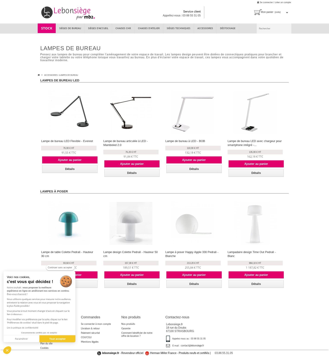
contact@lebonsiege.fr (192, 346)
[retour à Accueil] (39, 75)
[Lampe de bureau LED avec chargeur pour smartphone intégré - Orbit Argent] (255, 112)
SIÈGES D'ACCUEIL (98, 28)
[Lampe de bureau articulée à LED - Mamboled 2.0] (131, 112)
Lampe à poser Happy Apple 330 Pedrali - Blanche (191, 254)
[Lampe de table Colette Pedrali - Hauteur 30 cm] (68, 223)
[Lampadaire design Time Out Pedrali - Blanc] (255, 223)
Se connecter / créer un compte (275, 2)
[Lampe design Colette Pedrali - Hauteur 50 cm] (131, 223)
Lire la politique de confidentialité (22, 327)
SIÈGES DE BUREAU (70, 28)
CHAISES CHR (123, 28)
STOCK (46, 28)
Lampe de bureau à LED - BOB (185, 141)
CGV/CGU (86, 337)
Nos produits (128, 324)
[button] (7, 350)
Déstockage (227, 28)
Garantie (125, 328)
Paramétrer (21, 338)
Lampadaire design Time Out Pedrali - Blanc (252, 254)
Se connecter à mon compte (96, 324)
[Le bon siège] (80, 12)
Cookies (44, 348)
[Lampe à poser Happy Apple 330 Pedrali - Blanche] (193, 223)
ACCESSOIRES (205, 28)
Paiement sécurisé (90, 333)
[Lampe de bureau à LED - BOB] (193, 112)
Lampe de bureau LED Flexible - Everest (67, 141)
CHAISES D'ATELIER (149, 28)
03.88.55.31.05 (224, 353)
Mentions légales (90, 342)
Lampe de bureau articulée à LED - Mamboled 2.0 (125, 143)
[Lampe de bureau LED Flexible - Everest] (68, 112)
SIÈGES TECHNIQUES (178, 28)
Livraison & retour (90, 328)
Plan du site (46, 343)
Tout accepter (57, 338)
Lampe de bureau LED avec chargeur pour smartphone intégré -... (255, 143)
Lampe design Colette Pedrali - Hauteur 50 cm (130, 254)
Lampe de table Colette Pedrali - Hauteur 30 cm (67, 254)
